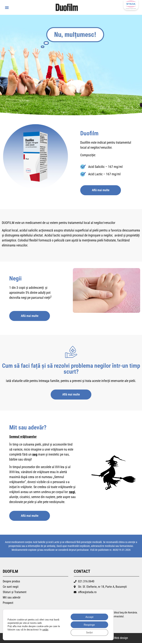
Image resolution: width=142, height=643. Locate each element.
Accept (89, 616)
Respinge (89, 624)
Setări (89, 632)
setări (45, 629)
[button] (7, 7)
